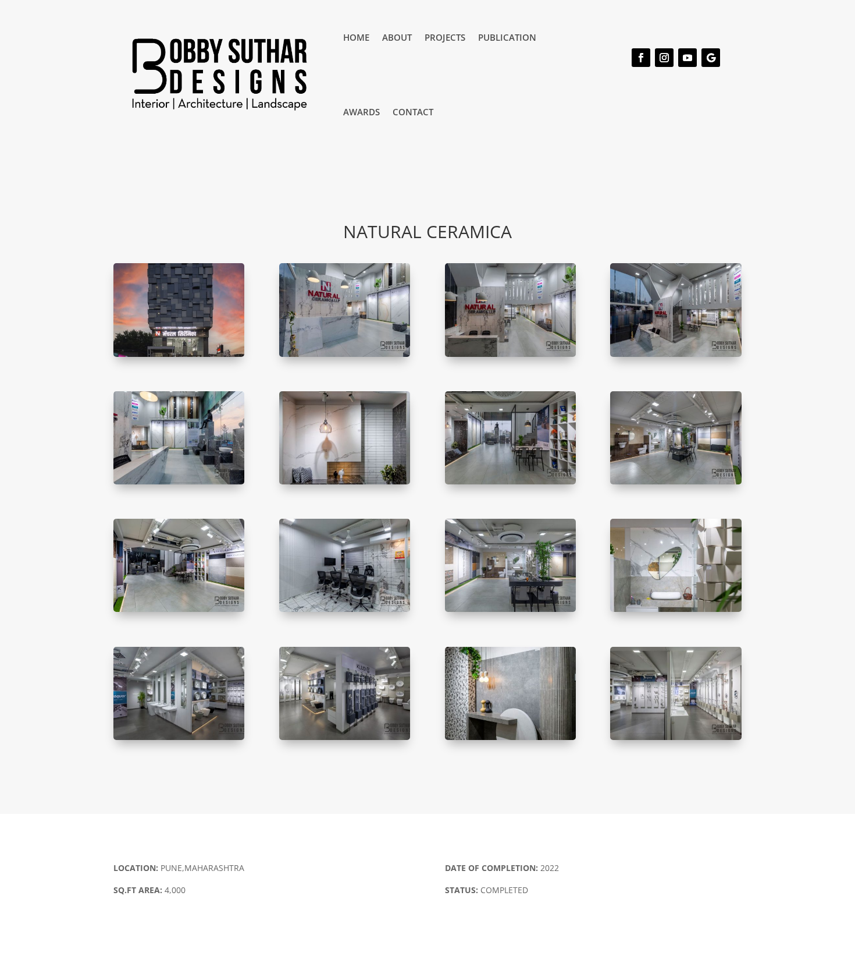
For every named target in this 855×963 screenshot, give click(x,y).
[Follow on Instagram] (664, 57)
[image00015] (344, 356)
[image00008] (178, 739)
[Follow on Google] (710, 57)
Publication (507, 37)
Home (356, 37)
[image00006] (675, 611)
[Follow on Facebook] (641, 57)
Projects (445, 37)
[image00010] (178, 356)
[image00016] (675, 739)
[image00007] (510, 611)
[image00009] (344, 739)
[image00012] (344, 611)
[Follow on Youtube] (687, 57)
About (397, 37)
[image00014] (344, 484)
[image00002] (178, 484)
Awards (361, 112)
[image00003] (675, 356)
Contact (413, 112)
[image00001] (510, 484)
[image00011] (510, 739)
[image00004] (510, 356)
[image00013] (675, 484)
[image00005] (178, 611)
